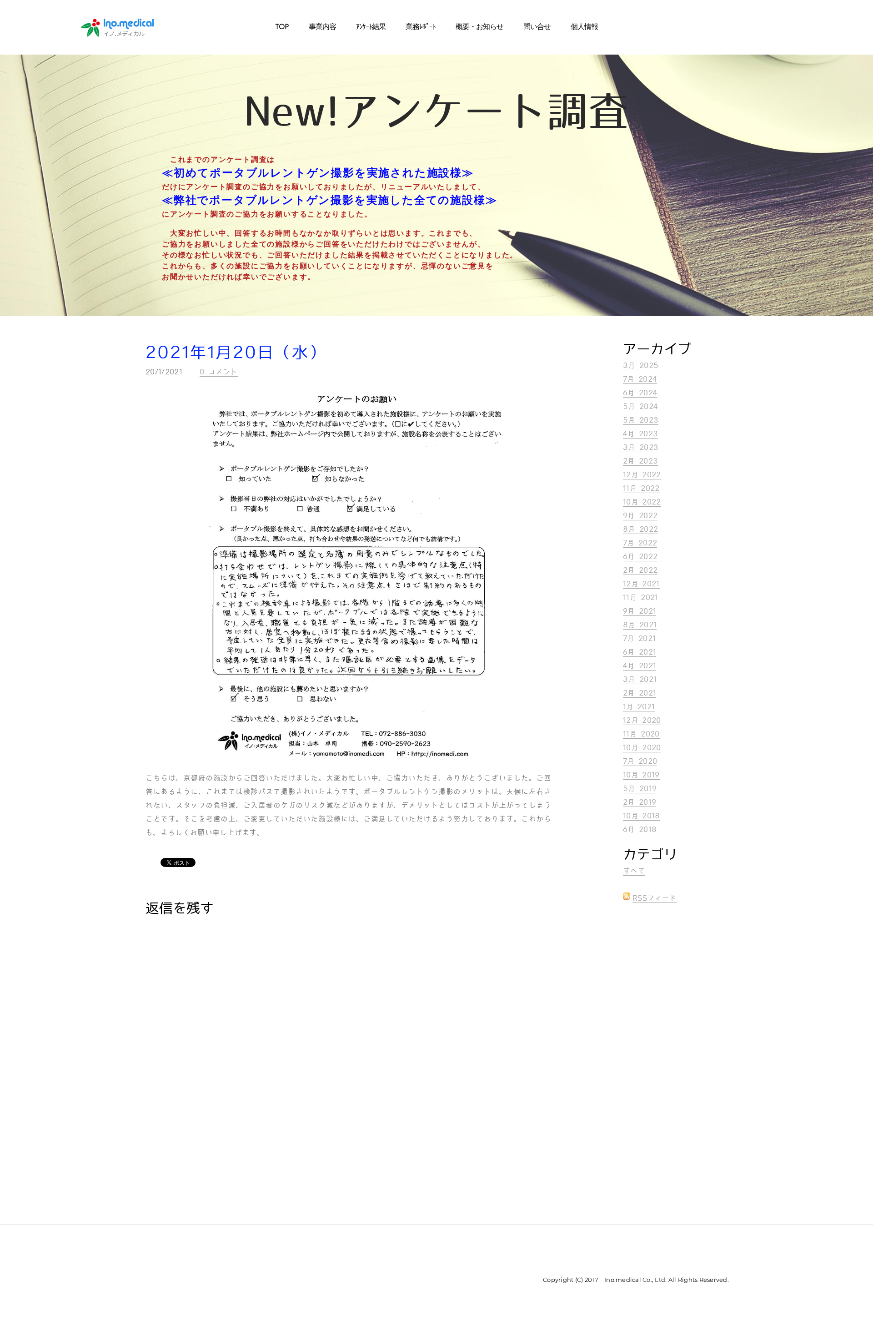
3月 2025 (640, 365)
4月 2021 (639, 665)
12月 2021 (641, 584)
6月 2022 (640, 556)
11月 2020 (641, 734)
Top (282, 27)
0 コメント (219, 372)
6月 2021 (639, 652)
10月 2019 (641, 775)
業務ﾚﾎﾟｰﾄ (421, 27)
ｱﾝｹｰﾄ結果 (371, 27)
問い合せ (537, 27)
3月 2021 (640, 679)
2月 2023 (640, 461)
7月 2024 (640, 379)
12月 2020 (642, 720)
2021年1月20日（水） (236, 353)
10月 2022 (642, 502)
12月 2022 (642, 474)
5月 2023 (640, 420)
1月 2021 (639, 706)
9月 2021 (639, 611)
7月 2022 (640, 543)
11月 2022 (641, 488)
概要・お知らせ (479, 27)
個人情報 (584, 27)
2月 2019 (639, 802)
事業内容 (322, 27)
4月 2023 (640, 433)
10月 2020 (642, 747)
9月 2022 (640, 515)
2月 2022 (640, 570)
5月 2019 (640, 788)
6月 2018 (640, 829)
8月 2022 (640, 529)
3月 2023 (640, 447)
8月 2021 (640, 624)
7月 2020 (640, 761)
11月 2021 (640, 597)
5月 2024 (640, 406)
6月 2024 (640, 392)
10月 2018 (641, 816)
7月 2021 (639, 638)
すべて (634, 871)
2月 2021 (639, 693)
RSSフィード (654, 898)
